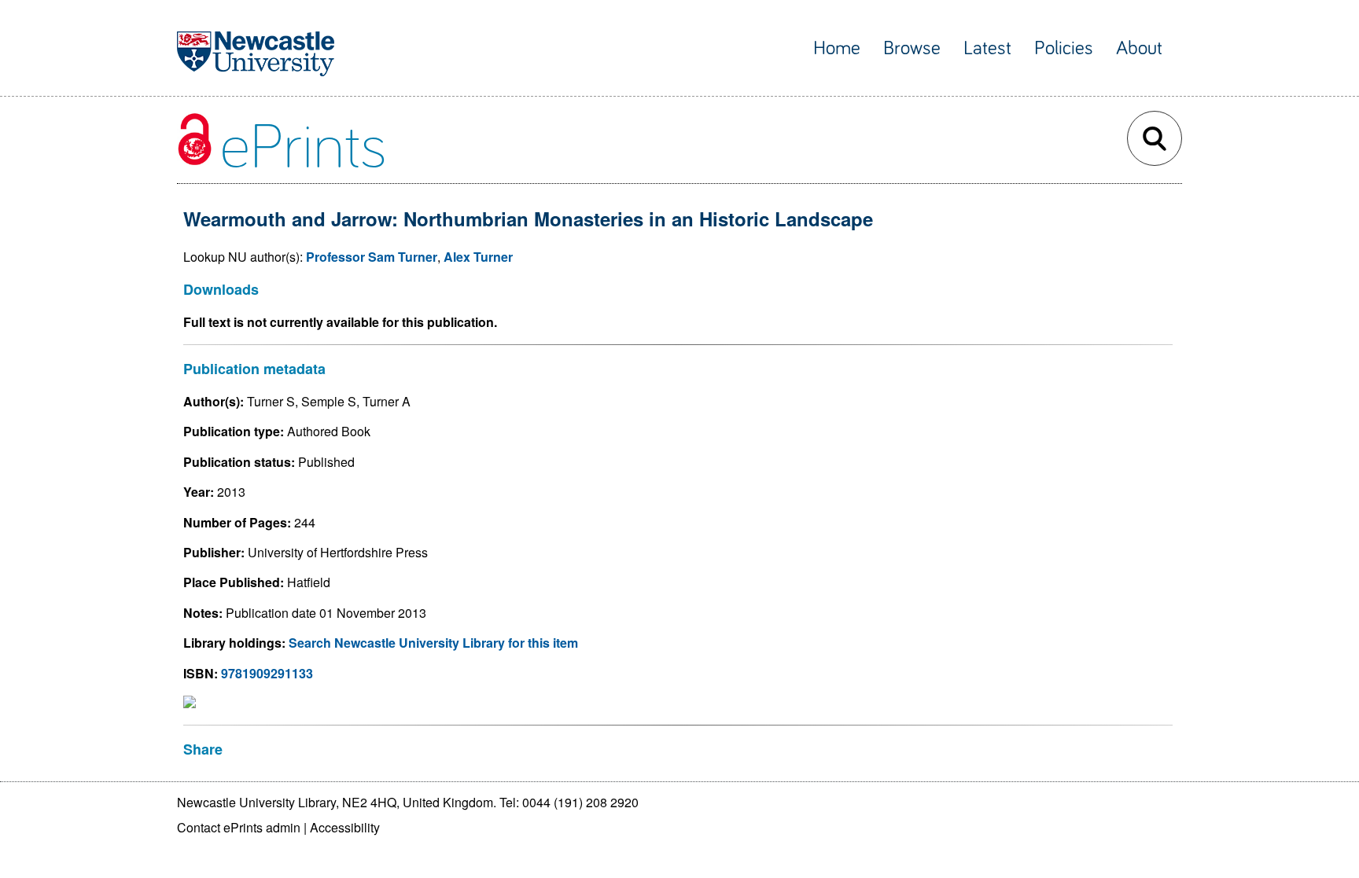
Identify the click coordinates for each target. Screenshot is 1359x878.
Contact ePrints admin (238, 827)
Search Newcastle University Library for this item (433, 643)
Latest (987, 48)
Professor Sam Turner (371, 257)
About (1139, 48)
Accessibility (345, 827)
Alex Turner (478, 257)
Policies (1063, 48)
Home (836, 48)
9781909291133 (267, 673)
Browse (912, 48)
